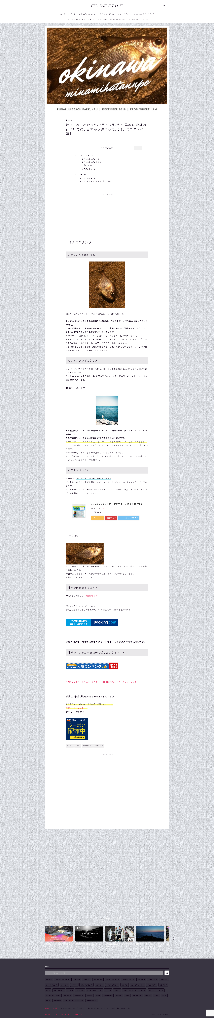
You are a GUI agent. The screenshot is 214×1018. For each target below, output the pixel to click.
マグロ (70, 990)
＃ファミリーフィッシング (74, 1001)
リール (108, 990)
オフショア (153, 980)
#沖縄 (78, 746)
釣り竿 (148, 995)
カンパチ (165, 980)
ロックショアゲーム (67, 14)
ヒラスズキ (152, 985)
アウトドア (98, 980)
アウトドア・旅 (129, 980)
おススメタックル (89, 169)
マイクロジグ (59, 990)
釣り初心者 (137, 995)
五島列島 (68, 995)
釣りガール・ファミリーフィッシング (111, 19)
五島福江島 (79, 995)
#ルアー (69, 746)
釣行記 (145, 19)
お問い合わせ (79, 1015)
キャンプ (65, 985)
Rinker (103, 508)
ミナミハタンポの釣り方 (91, 162)
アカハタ (142, 980)
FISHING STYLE (106, 6)
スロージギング (124, 14)
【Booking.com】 (91, 595)
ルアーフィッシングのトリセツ (135, 990)
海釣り (119, 995)
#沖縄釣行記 (87, 746)
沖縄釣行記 (108, 995)
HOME (47, 1008)
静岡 (48, 1001)
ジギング (100, 985)
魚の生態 (58, 1001)
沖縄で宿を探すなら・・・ (92, 178)
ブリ (48, 990)
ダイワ (125, 985)
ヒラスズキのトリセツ (87, 14)
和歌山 (90, 995)
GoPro (49, 980)
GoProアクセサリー (63, 980)
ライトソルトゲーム (106, 14)
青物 (164, 995)
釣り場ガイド (134, 19)
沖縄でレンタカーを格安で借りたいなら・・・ (100, 181)
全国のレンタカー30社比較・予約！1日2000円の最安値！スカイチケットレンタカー (103, 681)
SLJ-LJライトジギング (144, 14)
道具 (127, 995)
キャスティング (52, 985)
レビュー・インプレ (156, 990)
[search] (167, 973)
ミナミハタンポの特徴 (90, 159)
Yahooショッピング (129, 518)
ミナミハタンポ (86, 155)
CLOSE (138, 148)
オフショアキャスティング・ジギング (80, 19)
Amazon (97, 518)
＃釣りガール (92, 1001)
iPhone (87, 980)
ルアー (118, 990)
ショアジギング (87, 985)
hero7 (77, 980)
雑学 (156, 995)
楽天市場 (110, 518)
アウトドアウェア (113, 980)
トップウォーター (138, 985)
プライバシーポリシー (63, 1015)
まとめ (83, 174)
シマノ (75, 985)
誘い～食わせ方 (88, 165)
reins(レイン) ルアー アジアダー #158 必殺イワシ (117, 503)
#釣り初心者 (99, 746)
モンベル (80, 990)
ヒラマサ (164, 985)
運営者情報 (48, 1015)
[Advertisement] (107, 213)
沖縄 (98, 995)
